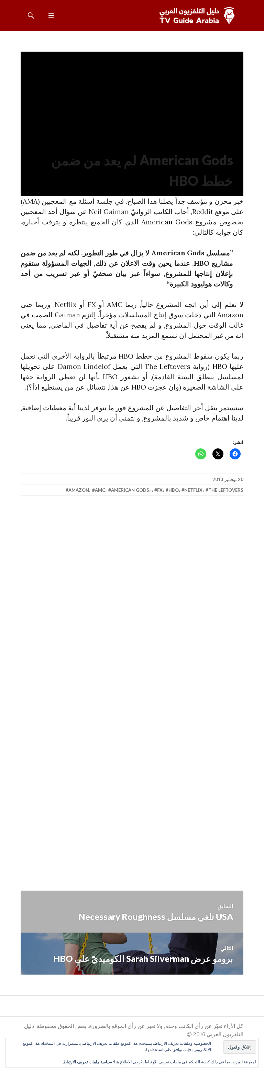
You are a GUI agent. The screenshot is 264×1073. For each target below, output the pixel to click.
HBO (173, 490)
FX (160, 490)
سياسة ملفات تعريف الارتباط (87, 1061)
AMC (100, 490)
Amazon (78, 490)
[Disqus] (132, 602)
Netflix (193, 490)
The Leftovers (225, 490)
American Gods (130, 490)
